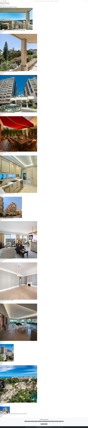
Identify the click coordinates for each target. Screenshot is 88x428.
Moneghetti (56, 421)
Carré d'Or (29, 421)
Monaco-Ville (52, 421)
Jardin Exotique (39, 421)
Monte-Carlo (60, 421)
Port (62, 421)
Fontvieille (36, 421)
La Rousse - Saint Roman (45, 421)
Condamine (32, 421)
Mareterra (26, 421)
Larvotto (49, 421)
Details (1, 33)
